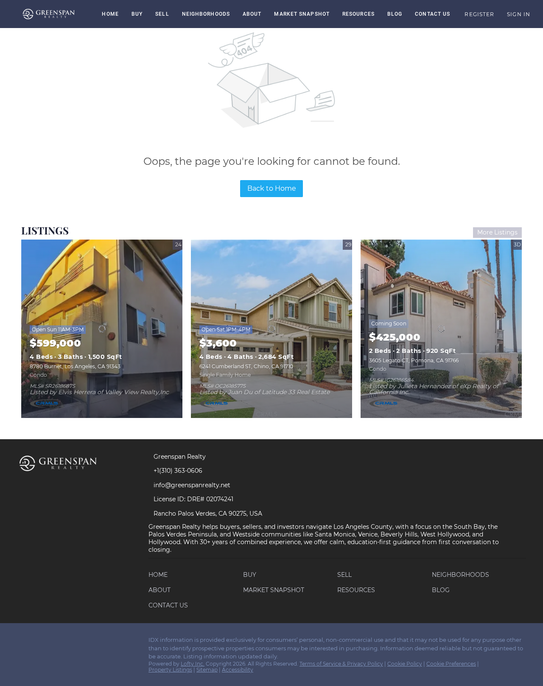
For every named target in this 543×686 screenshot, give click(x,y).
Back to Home (271, 188)
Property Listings (170, 669)
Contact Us (432, 14)
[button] (48, 14)
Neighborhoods (206, 14)
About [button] (252, 14)
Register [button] (479, 14)
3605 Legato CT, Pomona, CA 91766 (414, 360)
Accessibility (237, 669)
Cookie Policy (404, 664)
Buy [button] (137, 14)
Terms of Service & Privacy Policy (341, 664)
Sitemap (207, 669)
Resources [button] (358, 14)
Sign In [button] (518, 14)
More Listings (497, 232)
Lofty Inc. (192, 664)
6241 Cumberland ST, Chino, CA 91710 (246, 366)
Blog (394, 14)
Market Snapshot (302, 14)
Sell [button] (162, 14)
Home (110, 14)
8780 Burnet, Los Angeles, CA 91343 (75, 366)
